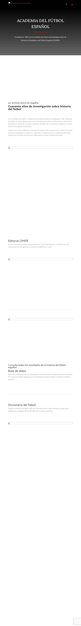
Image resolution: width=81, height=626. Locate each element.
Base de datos (13, 513)
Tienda (10, 516)
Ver (12, 253)
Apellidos (11, 539)
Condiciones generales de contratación (22, 500)
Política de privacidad (15, 497)
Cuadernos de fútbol (20, 219)
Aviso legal (12, 495)
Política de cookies (14, 502)
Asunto (10, 547)
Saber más (15, 141)
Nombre (11, 535)
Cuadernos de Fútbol (15, 511)
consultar (15, 385)
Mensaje (11, 554)
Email (10, 543)
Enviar (13, 606)
